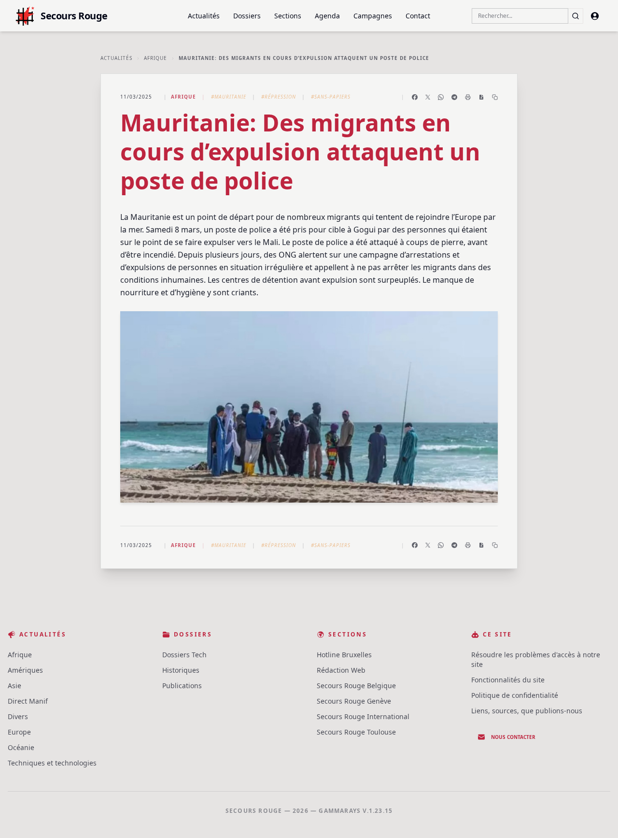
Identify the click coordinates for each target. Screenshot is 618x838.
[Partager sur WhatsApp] (441, 97)
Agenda (327, 15)
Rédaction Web (341, 670)
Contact (418, 15)
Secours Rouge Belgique (356, 685)
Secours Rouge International (363, 716)
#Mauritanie (228, 96)
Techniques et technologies (52, 762)
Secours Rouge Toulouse (356, 732)
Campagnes (372, 15)
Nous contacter (513, 737)
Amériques (25, 670)
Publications (182, 685)
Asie (14, 685)
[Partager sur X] (427, 97)
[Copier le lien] (495, 97)
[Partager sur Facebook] (415, 97)
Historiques (180, 670)
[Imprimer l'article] (468, 97)
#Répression (278, 96)
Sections (287, 15)
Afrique (155, 58)
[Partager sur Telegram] (454, 97)
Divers (18, 716)
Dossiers (247, 15)
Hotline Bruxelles (344, 654)
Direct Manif (28, 701)
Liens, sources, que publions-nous (526, 710)
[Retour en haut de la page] (596, 816)
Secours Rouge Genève (354, 701)
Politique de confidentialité (514, 695)
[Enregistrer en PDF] (481, 97)
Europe (19, 732)
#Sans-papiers (331, 96)
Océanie (21, 747)
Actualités (204, 15)
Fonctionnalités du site (508, 679)
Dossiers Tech (184, 654)
